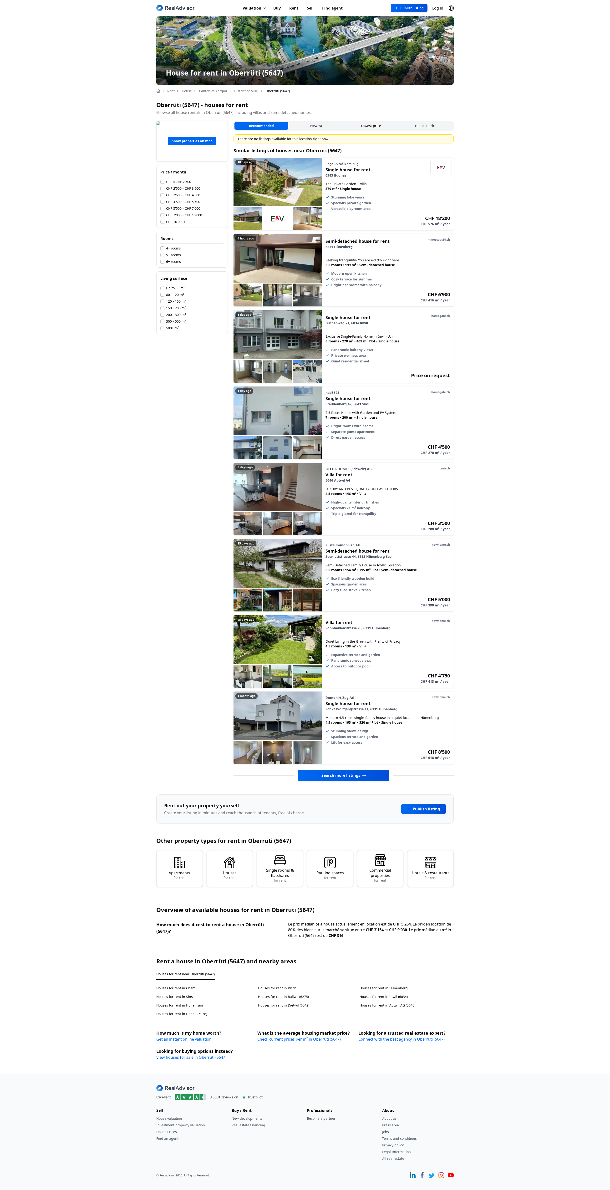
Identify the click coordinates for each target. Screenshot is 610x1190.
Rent (293, 8)
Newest (316, 125)
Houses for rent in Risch (277, 988)
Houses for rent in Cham (175, 988)
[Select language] (451, 8)
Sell (310, 8)
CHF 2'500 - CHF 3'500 (183, 188)
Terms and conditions (399, 1138)
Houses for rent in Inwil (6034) (384, 996)
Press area (390, 1125)
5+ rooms (173, 255)
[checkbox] (162, 182)
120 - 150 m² (176, 301)
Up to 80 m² (175, 288)
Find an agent (167, 1138)
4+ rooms (173, 248)
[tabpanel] (305, 998)
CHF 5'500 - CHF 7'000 (183, 208)
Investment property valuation (180, 1125)
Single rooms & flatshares (280, 875)
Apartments (179, 875)
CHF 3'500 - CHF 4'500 (183, 195)
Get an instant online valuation (184, 1039)
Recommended (261, 125)
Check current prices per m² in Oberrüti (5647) (299, 1039)
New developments (247, 1118)
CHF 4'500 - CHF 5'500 (183, 201)
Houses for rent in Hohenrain (179, 1005)
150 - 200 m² (176, 308)
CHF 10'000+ (175, 222)
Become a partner (321, 1118)
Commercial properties (380, 875)
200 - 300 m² (176, 314)
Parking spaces (330, 875)
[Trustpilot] (305, 1097)
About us (389, 1118)
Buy (277, 8)
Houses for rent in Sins (174, 996)
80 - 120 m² (175, 294)
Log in (437, 8)
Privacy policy (393, 1145)
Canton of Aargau (213, 91)
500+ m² (172, 328)
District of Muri (246, 91)
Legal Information (396, 1151)
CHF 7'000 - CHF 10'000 (184, 215)
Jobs (385, 1131)
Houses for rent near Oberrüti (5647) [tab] (185, 974)
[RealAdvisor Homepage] (175, 8)
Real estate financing (248, 1125)
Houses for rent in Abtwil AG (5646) (387, 1005)
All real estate (393, 1158)
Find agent (332, 8)
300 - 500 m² (176, 321)
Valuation (252, 8)
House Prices (166, 1131)
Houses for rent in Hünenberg (384, 988)
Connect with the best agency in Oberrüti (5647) (401, 1039)
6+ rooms (173, 261)
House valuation (169, 1118)
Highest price (426, 125)
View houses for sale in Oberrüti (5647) (191, 1057)
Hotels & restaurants (430, 875)
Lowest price (371, 125)
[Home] (158, 91)
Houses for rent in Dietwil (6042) (283, 1005)
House (187, 91)
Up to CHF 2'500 (178, 181)
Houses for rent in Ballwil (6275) (283, 996)
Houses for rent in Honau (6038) (181, 1014)
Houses (229, 875)
